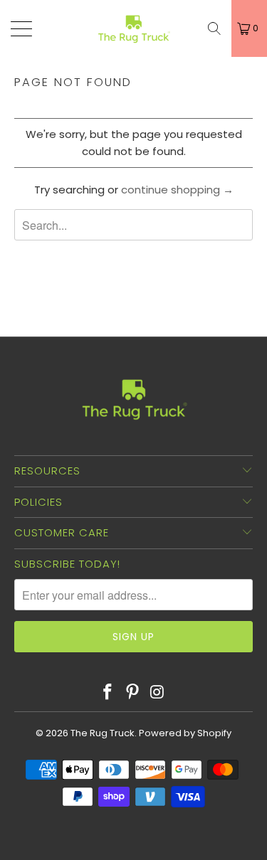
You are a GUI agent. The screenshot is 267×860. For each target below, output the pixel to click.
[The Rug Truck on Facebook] (108, 693)
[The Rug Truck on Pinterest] (133, 693)
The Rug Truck (102, 733)
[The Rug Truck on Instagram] (157, 693)
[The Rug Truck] (134, 28)
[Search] (214, 28)
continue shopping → (177, 189)
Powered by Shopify (185, 733)
